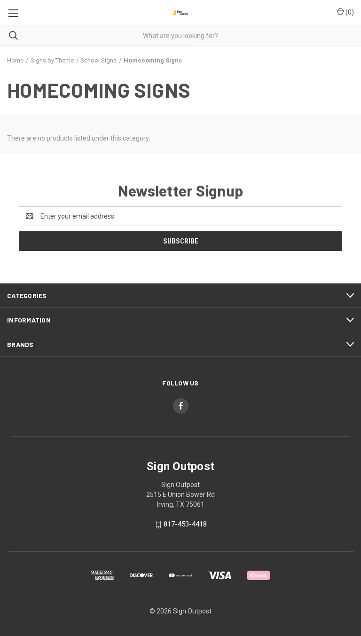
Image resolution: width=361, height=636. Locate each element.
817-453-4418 (185, 524)
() (349, 12)
